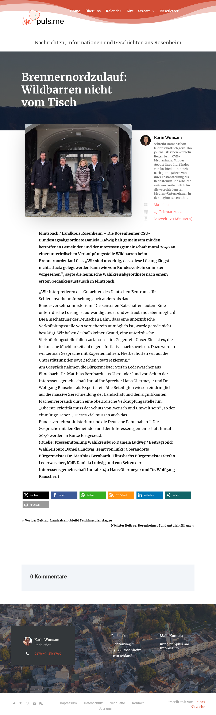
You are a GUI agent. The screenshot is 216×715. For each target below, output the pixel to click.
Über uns (93, 11)
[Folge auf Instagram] (27, 703)
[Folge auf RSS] (41, 703)
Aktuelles (161, 205)
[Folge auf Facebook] (14, 703)
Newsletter (169, 11)
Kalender (113, 11)
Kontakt (77, 24)
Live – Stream (139, 11)
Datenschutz (93, 703)
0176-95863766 (48, 653)
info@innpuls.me (174, 644)
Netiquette (117, 703)
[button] (36, 495)
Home (75, 11)
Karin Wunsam (168, 137)
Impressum (169, 648)
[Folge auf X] (21, 703)
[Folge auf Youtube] (34, 703)
